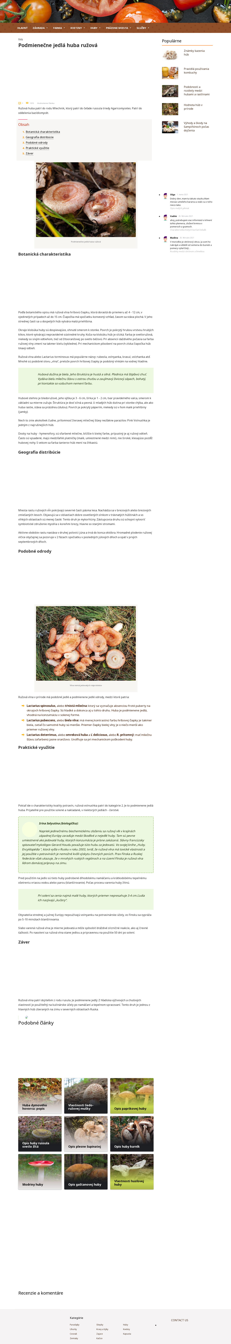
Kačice (99, 1338)
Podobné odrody (37, 142)
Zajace (99, 1333)
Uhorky (73, 1329)
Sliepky (99, 1324)
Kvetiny (76, 28)
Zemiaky (74, 1338)
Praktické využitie (37, 148)
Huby (93, 28)
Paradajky (74, 1324)
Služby (141, 28)
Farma (57, 28)
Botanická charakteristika (43, 132)
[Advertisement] (86, 73)
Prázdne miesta (117, 28)
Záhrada (39, 28)
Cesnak (73, 1333)
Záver (29, 153)
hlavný (22, 28)
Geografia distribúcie (40, 137)
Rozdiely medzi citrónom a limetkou (187, 251)
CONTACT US (179, 1320)
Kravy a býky (102, 1329)
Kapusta (127, 1333)
